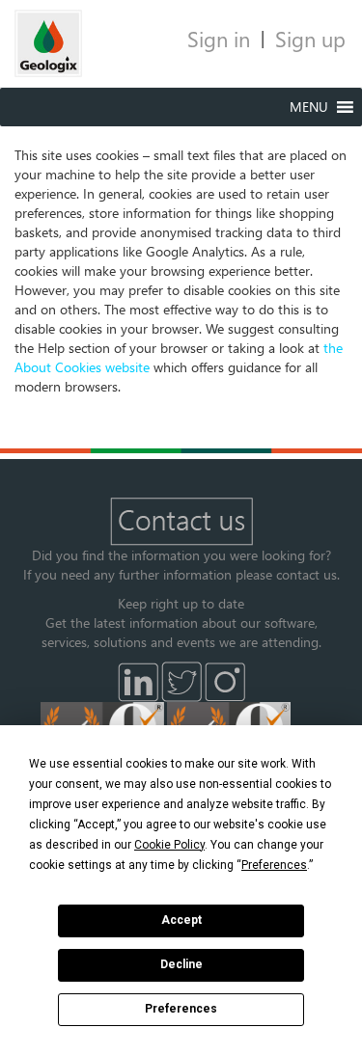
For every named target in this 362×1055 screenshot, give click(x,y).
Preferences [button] (274, 865)
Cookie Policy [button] (169, 845)
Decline (181, 964)
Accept (181, 920)
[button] (309, 107)
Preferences (181, 1008)
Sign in (218, 38)
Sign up (310, 38)
